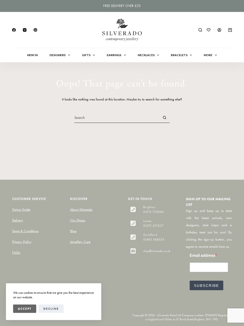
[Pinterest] (35, 30)
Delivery (17, 220)
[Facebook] (14, 30)
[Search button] (164, 117)
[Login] (219, 30)
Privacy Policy (21, 241)
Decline (51, 309)
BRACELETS (179, 55)
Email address (202, 255)
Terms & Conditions (25, 231)
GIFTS (86, 55)
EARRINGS (114, 55)
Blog (73, 231)
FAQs (16, 252)
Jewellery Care (80, 241)
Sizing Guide (21, 209)
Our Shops (77, 220)
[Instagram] (24, 30)
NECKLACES (146, 55)
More (208, 55)
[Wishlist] (208, 30)
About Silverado (81, 209)
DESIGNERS (58, 55)
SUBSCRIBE (206, 286)
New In (32, 55)
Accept (24, 309)
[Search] (200, 30)
